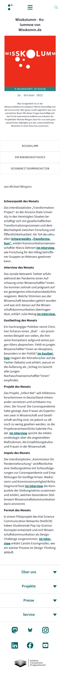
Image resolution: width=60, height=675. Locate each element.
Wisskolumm (30, 146)
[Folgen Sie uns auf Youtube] (45, 645)
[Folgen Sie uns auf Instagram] (45, 630)
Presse (28, 600)
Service (29, 614)
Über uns (28, 572)
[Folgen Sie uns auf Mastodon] (15, 630)
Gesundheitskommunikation (30, 168)
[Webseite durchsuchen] (56, 7)
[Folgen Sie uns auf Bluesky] (30, 630)
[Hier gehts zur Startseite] (9, 7)
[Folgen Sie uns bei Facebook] (30, 645)
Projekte (29, 586)
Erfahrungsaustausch (30, 157)
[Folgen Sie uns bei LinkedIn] (15, 645)
